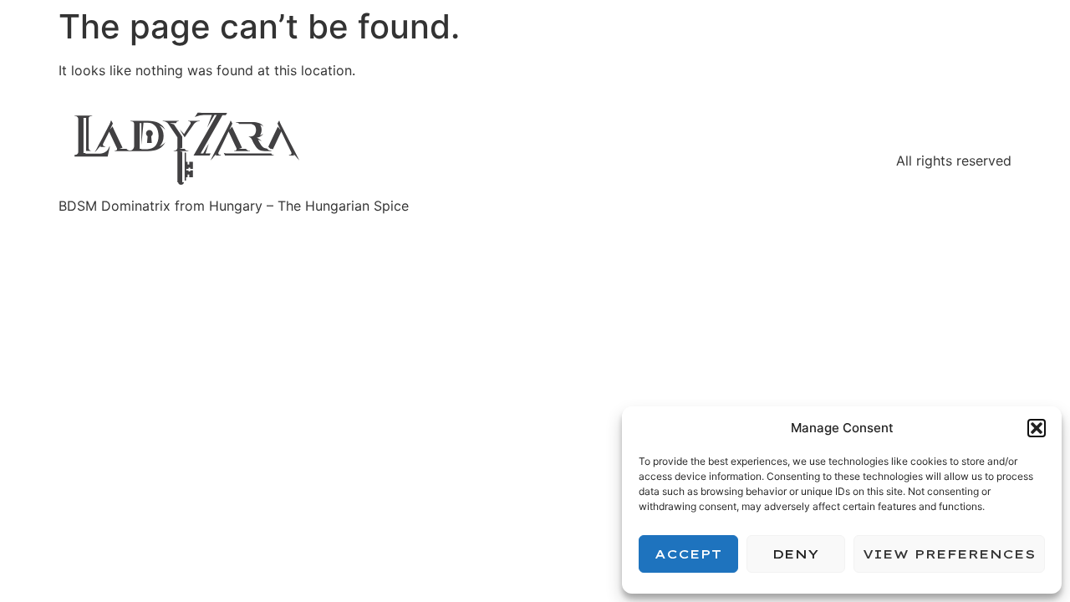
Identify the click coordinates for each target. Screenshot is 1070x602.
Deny (795, 554)
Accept (688, 554)
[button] (1036, 428)
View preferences (949, 554)
